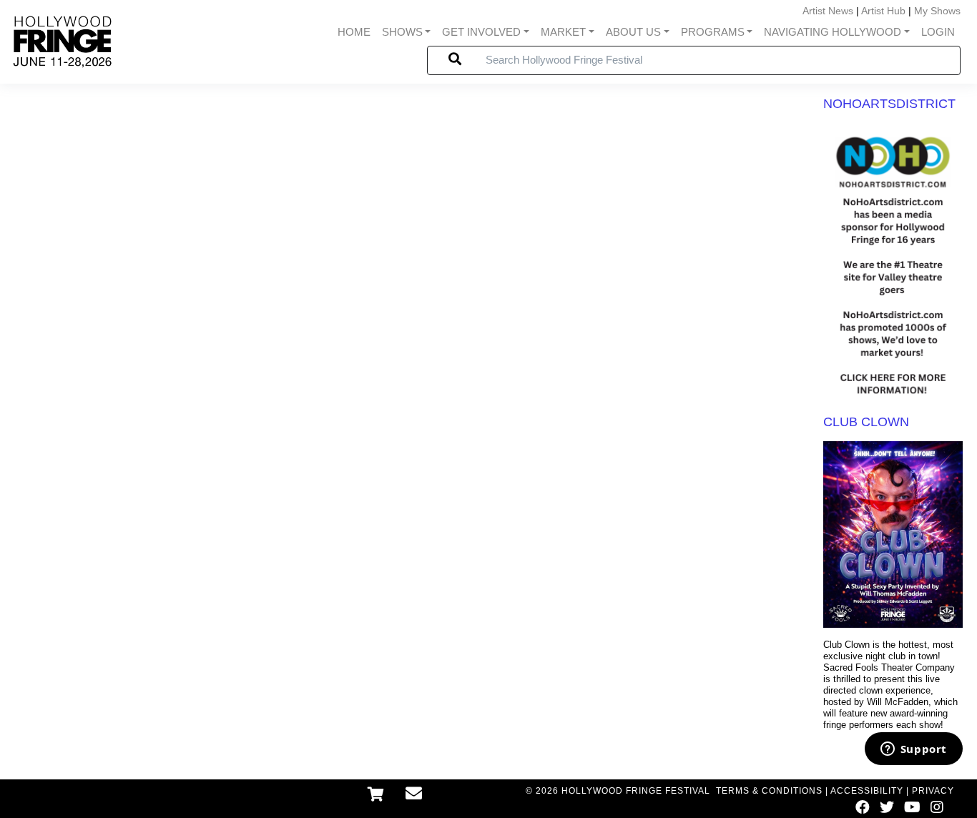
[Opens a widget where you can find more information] (913, 750)
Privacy (933, 791)
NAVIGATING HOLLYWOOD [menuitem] (832, 32)
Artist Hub (883, 10)
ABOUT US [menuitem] (633, 32)
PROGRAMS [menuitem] (713, 32)
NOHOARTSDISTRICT (889, 104)
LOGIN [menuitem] (938, 32)
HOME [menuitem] (354, 32)
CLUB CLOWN (866, 422)
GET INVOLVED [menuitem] (481, 32)
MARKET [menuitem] (563, 32)
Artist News (827, 10)
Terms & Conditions (769, 791)
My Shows (937, 10)
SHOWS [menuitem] (402, 32)
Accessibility (866, 791)
